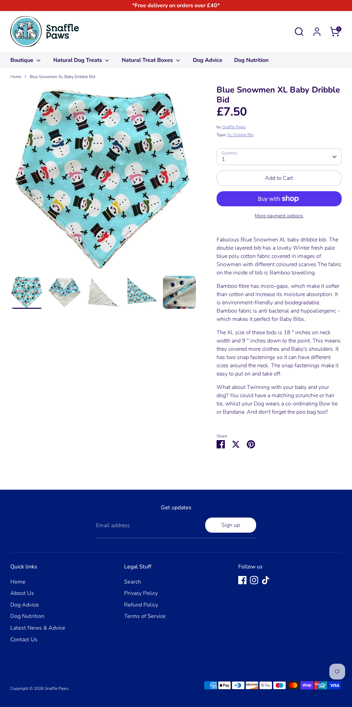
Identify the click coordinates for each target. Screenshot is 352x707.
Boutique (22, 60)
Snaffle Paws (234, 127)
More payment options (279, 216)
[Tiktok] (266, 580)
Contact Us (23, 639)
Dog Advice (207, 60)
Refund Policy (141, 605)
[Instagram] (254, 580)
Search (132, 582)
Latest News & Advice (37, 628)
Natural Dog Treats (78, 60)
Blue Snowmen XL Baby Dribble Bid (62, 76)
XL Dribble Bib (240, 135)
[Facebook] (242, 580)
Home (15, 76)
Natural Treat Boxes (148, 60)
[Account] (317, 32)
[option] (103, 180)
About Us (22, 593)
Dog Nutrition (251, 60)
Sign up (230, 525)
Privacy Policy (141, 593)
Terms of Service (145, 616)
